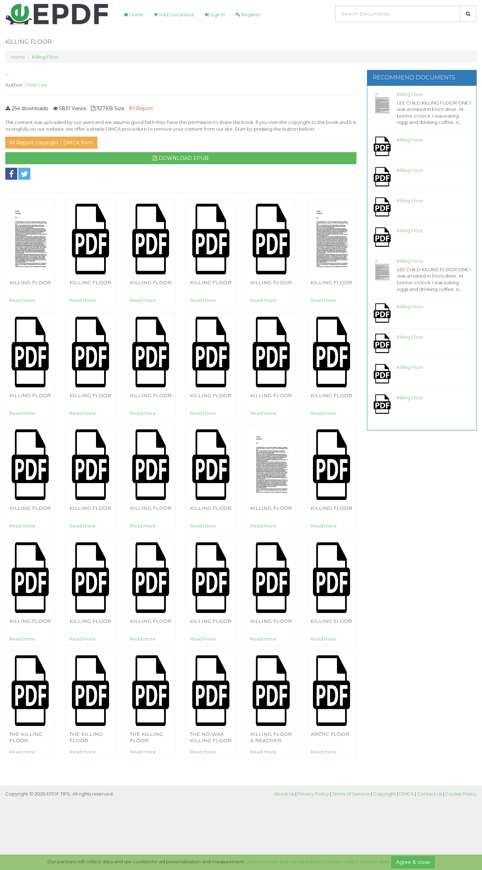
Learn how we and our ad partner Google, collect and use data (317, 861)
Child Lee (36, 85)
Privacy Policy (313, 794)
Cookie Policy (461, 794)
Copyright (384, 794)
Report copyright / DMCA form (54, 142)
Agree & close (413, 862)
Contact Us (429, 794)
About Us (284, 794)
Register (250, 14)
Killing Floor (45, 57)
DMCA (406, 794)
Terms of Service (351, 794)
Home (136, 14)
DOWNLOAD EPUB (183, 158)
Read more (22, 300)
